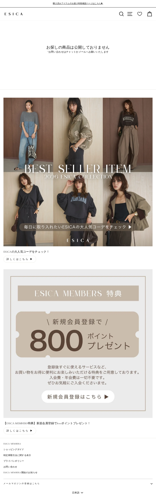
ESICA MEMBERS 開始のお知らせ (20, 472)
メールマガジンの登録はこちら (21, 483)
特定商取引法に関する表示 (17, 455)
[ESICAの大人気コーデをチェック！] (78, 172)
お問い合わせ (10, 467)
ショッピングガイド (13, 449)
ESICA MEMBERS (12, 443)
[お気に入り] (139, 14)
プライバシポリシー (13, 461)
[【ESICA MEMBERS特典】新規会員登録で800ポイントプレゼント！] (78, 343)
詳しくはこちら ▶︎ (19, 259)
